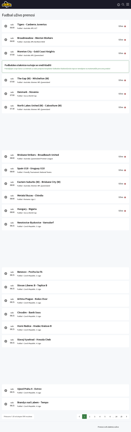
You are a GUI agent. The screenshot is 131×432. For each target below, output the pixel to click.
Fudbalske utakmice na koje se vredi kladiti (28, 65)
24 (116, 416)
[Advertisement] (65, 131)
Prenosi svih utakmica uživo (108, 427)
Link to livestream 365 (7, 4)
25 (121, 416)
